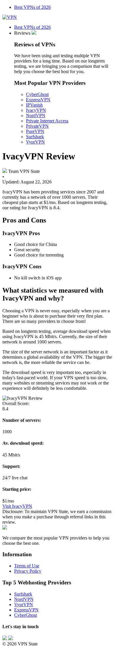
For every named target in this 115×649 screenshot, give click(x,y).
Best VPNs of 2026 (32, 7)
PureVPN (35, 131)
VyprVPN (35, 141)
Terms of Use (26, 565)
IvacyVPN (36, 110)
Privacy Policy (27, 571)
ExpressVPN (38, 99)
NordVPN (35, 115)
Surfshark (35, 136)
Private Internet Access (47, 120)
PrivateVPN (37, 126)
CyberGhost (37, 94)
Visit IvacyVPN (17, 506)
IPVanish (34, 104)
